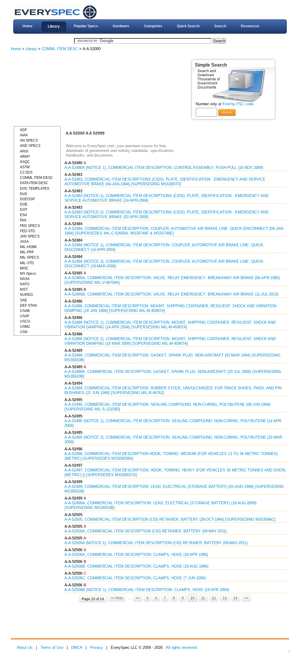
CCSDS (26, 172)
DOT (23, 210)
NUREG (26, 295)
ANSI (24, 151)
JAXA (24, 242)
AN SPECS (29, 140)
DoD (23, 194)
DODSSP (27, 199)
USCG (25, 321)
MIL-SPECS (29, 257)
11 (203, 598)
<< (138, 598)
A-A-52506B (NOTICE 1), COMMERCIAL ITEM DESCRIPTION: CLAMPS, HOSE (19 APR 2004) (146, 590)
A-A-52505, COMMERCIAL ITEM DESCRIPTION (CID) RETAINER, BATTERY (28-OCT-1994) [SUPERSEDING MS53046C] (169, 519)
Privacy (96, 647)
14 (235, 598)
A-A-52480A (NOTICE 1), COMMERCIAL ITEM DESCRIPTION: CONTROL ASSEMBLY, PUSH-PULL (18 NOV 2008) (163, 167)
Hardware (121, 26)
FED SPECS (30, 226)
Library (54, 26)
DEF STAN (28, 305)
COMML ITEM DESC (60, 49)
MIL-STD (27, 263)
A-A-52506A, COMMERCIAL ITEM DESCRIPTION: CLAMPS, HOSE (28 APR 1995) (136, 554)
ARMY (25, 157)
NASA (25, 279)
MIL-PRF (27, 252)
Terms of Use (51, 647)
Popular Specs (86, 26)
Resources (250, 26)
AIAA (24, 135)
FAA (23, 220)
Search (220, 26)
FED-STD (27, 231)
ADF (23, 130)
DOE (24, 204)
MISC (24, 268)
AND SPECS (30, 146)
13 (225, 598)
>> (246, 598)
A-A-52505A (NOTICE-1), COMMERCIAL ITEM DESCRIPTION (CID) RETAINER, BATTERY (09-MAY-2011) (156, 543)
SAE (23, 300)
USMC (25, 327)
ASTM (25, 167)
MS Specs (28, 273)
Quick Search (188, 26)
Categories (153, 26)
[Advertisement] (58, 89)
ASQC (25, 162)
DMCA (76, 647)
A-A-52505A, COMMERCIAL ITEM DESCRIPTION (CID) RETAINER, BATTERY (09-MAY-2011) (145, 531)
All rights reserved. (182, 647)
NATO (24, 284)
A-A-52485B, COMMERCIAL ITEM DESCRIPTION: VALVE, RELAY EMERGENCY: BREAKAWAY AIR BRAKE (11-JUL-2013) (171, 294)
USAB (25, 311)
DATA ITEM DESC (34, 183)
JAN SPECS (30, 236)
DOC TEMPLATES (34, 188)
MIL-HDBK (28, 247)
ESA (23, 215)
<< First (116, 598)
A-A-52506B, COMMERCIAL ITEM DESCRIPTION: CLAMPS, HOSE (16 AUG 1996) (136, 566)
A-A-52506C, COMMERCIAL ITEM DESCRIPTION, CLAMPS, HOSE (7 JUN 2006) (135, 578)
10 (192, 598)
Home (28, 26)
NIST (24, 289)
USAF (24, 316)
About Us (25, 647)
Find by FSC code (238, 104)
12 (214, 598)
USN (24, 332)
